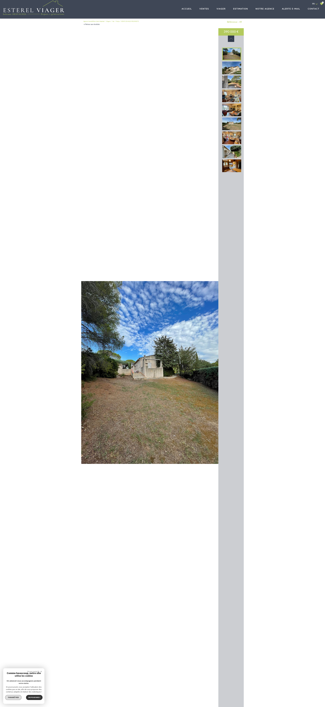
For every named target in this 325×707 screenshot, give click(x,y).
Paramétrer (13, 697)
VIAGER (221, 8)
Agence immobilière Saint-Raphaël (93, 21)
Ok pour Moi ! (34, 697)
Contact (313, 8)
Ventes (204, 8)
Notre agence (265, 8)
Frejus (118, 21)
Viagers (108, 21)
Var (113, 21)
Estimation (240, 8)
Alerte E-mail (291, 8)
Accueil (187, 8)
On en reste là (33, 671)
